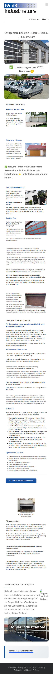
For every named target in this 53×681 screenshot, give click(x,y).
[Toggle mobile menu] (47, 4)
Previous (35, 19)
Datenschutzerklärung (23, 670)
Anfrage (36, 670)
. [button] (11, 177)
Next (44, 19)
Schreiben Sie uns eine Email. (21, 651)
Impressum (39, 667)
